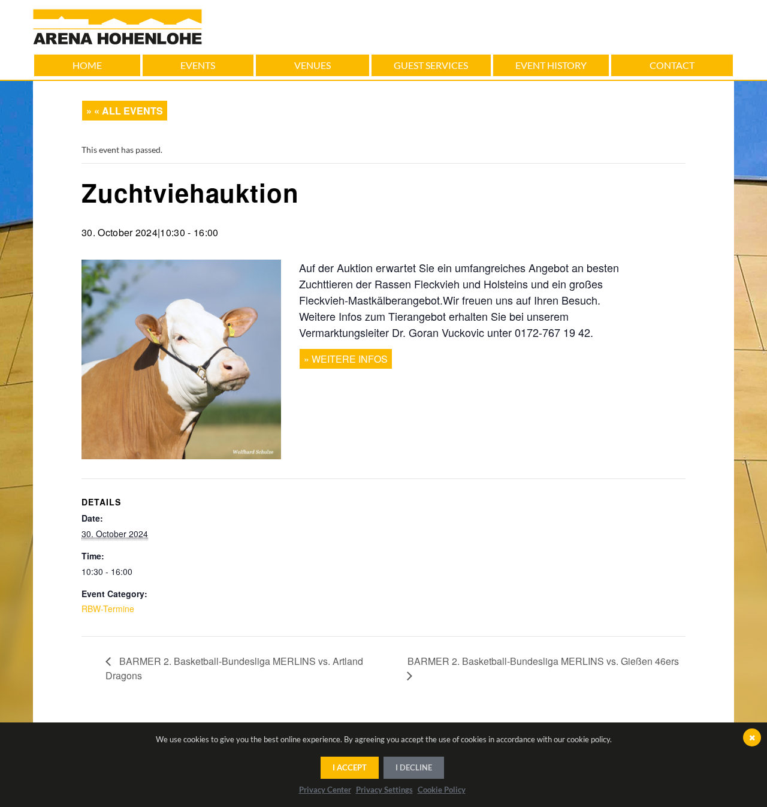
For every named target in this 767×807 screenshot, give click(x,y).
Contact (672, 65)
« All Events (128, 111)
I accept (350, 767)
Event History (551, 65)
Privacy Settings (384, 789)
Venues (312, 65)
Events (197, 65)
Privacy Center (325, 789)
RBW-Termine (107, 609)
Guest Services (431, 65)
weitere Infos (350, 359)
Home (87, 65)
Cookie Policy (442, 789)
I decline (413, 767)
